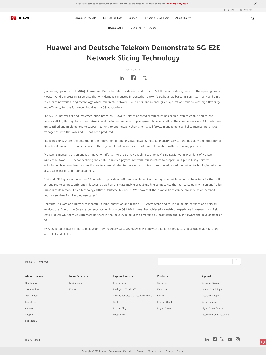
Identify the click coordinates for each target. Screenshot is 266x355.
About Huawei (183, 17)
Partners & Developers (156, 17)
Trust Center (31, 295)
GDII (115, 302)
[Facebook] (133, 78)
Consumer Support (210, 283)
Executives (30, 302)
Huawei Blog (119, 308)
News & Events (115, 28)
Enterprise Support (210, 295)
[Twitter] (145, 78)
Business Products (112, 17)
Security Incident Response (215, 314)
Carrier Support (209, 302)
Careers (29, 308)
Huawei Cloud (164, 302)
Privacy (169, 351)
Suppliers (29, 314)
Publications (119, 314)
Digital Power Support (212, 308)
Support (133, 17)
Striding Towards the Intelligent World (132, 295)
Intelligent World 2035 (124, 289)
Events (152, 28)
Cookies (180, 351)
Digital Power (164, 308)
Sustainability (32, 289)
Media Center (137, 28)
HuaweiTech (119, 283)
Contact (141, 351)
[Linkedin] (121, 78)
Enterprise (162, 289)
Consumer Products (85, 17)
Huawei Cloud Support (212, 289)
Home (28, 261)
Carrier (160, 295)
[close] (255, 3)
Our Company (32, 283)
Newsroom (43, 261)
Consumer (162, 283)
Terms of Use (155, 351)
